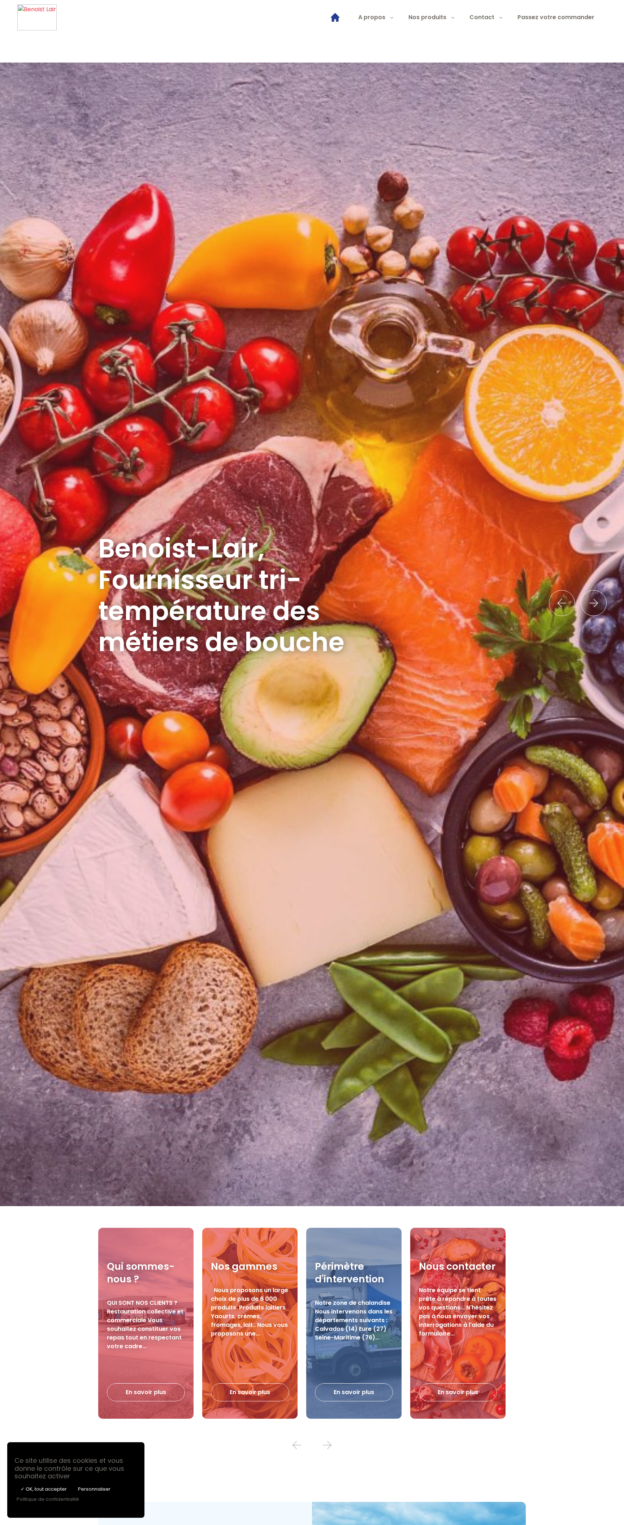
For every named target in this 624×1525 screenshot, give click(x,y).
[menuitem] (335, 17)
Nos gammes (244, 1266)
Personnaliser (94, 1489)
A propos (371, 17)
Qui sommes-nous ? (140, 1273)
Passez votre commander (555, 17)
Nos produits (427, 17)
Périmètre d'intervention (349, 1273)
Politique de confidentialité (48, 1499)
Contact (481, 17)
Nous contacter (457, 1266)
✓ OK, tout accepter (44, 1489)
